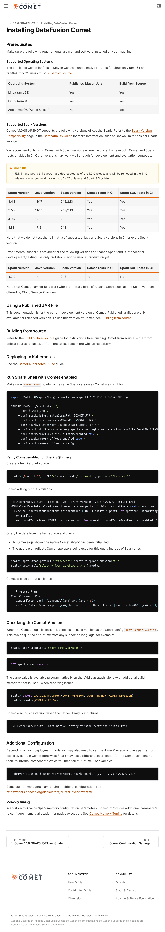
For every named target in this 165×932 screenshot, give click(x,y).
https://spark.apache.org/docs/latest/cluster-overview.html (49, 792)
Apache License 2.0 (97, 915)
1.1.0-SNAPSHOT (24, 23)
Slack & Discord (126, 890)
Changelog (75, 898)
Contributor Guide (79, 890)
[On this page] (159, 6)
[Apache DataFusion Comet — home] (27, 876)
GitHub (120, 882)
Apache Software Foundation (135, 898)
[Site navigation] (6, 6)
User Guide (75, 882)
